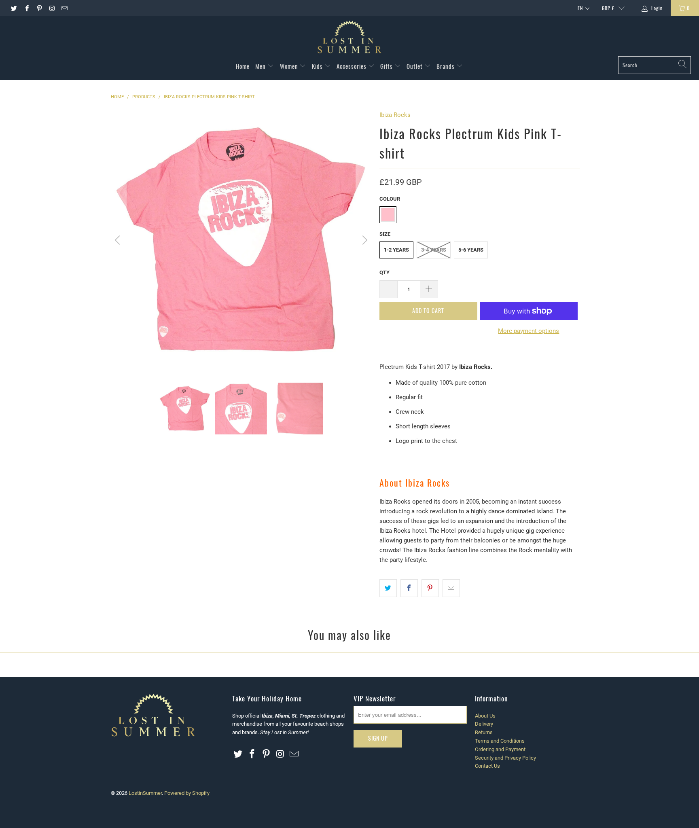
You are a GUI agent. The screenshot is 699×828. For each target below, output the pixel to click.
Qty (384, 272)
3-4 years (433, 250)
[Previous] (118, 240)
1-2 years (396, 250)
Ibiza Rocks (395, 115)
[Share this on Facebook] (409, 588)
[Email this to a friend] (451, 588)
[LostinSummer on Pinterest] (39, 8)
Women (290, 65)
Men (261, 65)
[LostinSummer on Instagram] (51, 8)
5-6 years (470, 250)
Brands (446, 65)
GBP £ (608, 7)
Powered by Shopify (187, 793)
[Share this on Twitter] (388, 588)
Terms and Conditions (500, 741)
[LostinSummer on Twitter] (13, 8)
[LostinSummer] (349, 38)
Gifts (387, 65)
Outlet (415, 65)
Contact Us (487, 766)
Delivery (484, 724)
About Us (485, 716)
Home (243, 65)
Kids (318, 65)
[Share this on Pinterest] (430, 588)
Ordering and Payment (500, 749)
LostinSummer (145, 793)
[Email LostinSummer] (64, 8)
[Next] (364, 240)
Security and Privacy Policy (505, 758)
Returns (484, 732)
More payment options (528, 331)
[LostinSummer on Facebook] (26, 8)
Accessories (352, 65)
